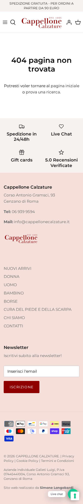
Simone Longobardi (56, 488)
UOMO (10, 284)
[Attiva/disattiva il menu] (5, 22)
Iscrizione (21, 387)
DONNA (11, 276)
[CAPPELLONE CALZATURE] (41, 22)
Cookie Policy (27, 461)
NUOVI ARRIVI (17, 268)
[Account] (68, 22)
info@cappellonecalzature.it (42, 221)
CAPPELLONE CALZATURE (37, 456)
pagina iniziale (65, 86)
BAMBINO (14, 293)
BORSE (11, 301)
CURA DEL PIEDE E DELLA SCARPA (37, 309)
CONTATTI (13, 326)
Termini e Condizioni (57, 461)
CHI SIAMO (14, 317)
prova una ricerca (43, 92)
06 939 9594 (23, 211)
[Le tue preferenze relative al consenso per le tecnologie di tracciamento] (75, 496)
